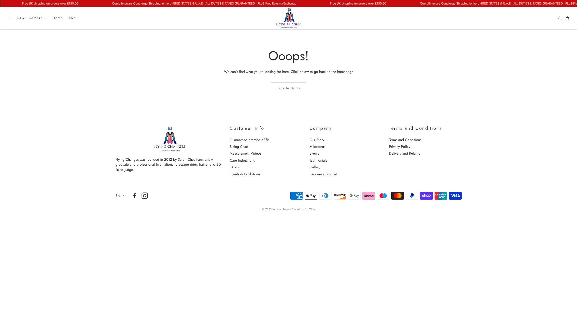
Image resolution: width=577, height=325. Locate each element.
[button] (9, 18)
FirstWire (310, 209)
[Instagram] (145, 196)
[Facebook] (135, 196)
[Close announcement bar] (572, 3)
